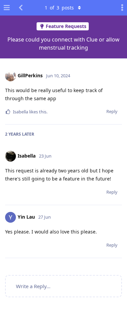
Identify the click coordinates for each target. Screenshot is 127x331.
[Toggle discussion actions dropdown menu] (120, 8)
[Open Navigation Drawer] (7, 8)
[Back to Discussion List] (20, 8)
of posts (59, 7)
